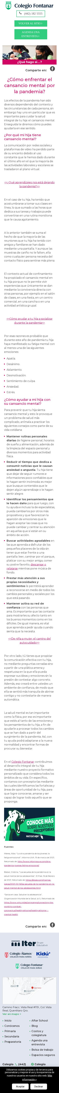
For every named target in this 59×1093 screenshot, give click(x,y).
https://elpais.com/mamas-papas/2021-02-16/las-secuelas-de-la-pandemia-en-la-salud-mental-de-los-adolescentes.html (29, 884)
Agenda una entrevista (30, 34)
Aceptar (20, 1086)
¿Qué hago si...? (29, 62)
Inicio (7, 1020)
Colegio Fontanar (22, 761)
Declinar (38, 1086)
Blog (34, 1025)
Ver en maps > (11, 1014)
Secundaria (11, 1036)
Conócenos (12, 1025)
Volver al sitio (30, 23)
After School (39, 1020)
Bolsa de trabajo (42, 1049)
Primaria (10, 1031)
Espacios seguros (43, 1055)
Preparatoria (12, 1041)
